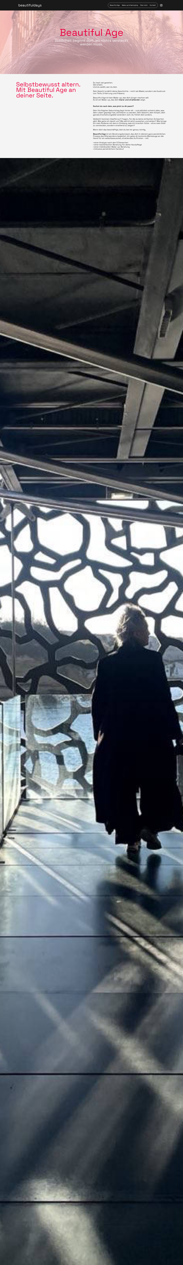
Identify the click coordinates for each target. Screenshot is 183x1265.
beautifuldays (30, 5)
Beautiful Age (115, 5)
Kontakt (153, 5)
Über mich (144, 5)
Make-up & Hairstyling (130, 5)
